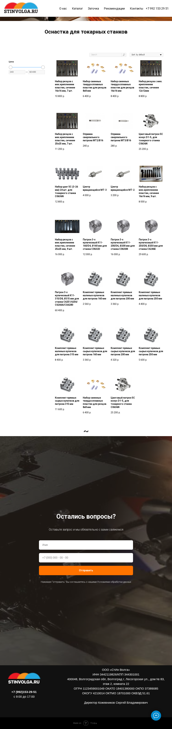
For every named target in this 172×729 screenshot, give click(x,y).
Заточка (93, 8)
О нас (63, 8)
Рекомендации (114, 8)
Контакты (136, 8)
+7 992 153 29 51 (157, 8)
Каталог (77, 8)
